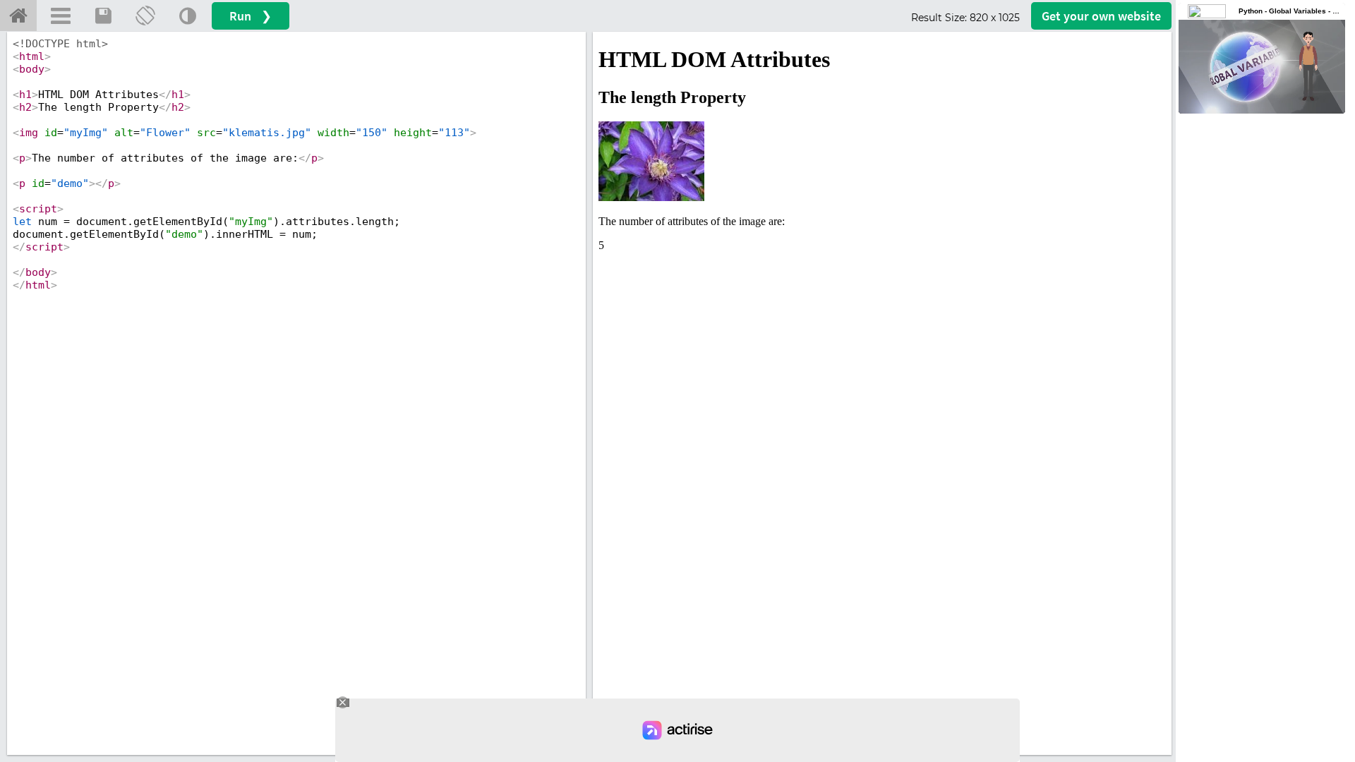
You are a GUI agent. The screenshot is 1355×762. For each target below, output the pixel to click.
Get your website (1101, 16)
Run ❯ (250, 16)
